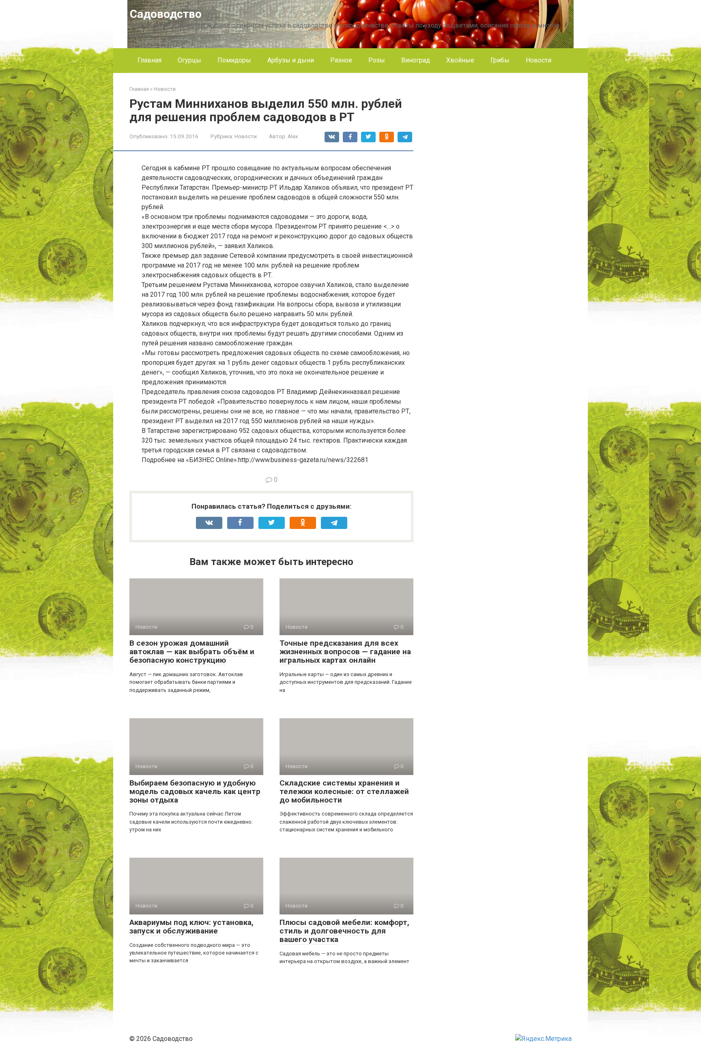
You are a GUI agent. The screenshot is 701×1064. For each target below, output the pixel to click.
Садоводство (166, 14)
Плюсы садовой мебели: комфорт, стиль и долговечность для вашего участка (344, 931)
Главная (149, 60)
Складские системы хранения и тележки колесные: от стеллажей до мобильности (344, 791)
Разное (341, 60)
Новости (538, 60)
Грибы (500, 60)
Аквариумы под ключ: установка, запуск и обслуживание (191, 927)
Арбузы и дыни (290, 60)
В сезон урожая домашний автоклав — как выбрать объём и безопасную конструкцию (191, 651)
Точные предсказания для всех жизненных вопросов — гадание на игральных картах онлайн (345, 651)
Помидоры (234, 60)
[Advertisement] (511, 206)
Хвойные (460, 60)
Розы (376, 60)
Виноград (415, 60)
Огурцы (189, 60)
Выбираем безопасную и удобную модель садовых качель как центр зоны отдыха (194, 791)
